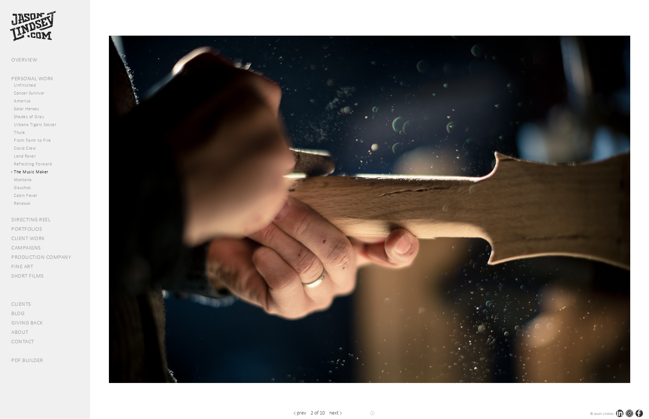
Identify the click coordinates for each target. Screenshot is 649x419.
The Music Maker (31, 171)
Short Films (27, 275)
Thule (19, 132)
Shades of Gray (29, 116)
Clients (21, 303)
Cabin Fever (26, 195)
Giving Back (27, 322)
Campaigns (26, 247)
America (22, 101)
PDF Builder (27, 360)
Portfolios (26, 228)
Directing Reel (30, 219)
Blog (17, 313)
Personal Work (32, 78)
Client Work (28, 238)
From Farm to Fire (32, 140)
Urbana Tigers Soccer (35, 124)
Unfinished (25, 85)
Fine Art (22, 266)
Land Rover (25, 156)
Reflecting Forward (33, 164)
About (20, 332)
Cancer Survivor (29, 93)
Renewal (22, 203)
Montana (23, 179)
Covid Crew (25, 148)
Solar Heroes (26, 108)
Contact (22, 341)
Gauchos (22, 187)
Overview (24, 59)
